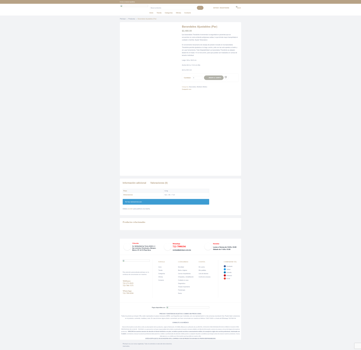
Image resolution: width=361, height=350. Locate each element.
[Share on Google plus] (201, 89)
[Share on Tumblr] (199, 89)
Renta (180, 293)
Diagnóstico (181, 283)
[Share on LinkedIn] (197, 89)
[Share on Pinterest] (203, 89)
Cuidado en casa (183, 280)
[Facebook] (230, 2)
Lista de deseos (203, 273)
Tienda (160, 270)
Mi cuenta (202, 267)
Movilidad (181, 267)
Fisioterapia (181, 290)
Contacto (161, 280)
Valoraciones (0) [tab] (159, 182)
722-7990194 (179, 246)
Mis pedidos (202, 270)
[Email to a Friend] (205, 89)
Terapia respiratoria (184, 287)
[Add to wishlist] (226, 77)
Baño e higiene (182, 270)
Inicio (160, 267)
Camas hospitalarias (184, 273)
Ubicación (135, 243)
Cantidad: (187, 78)
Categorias (161, 273)
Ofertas (160, 277)
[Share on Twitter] (195, 89)
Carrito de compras (204, 277)
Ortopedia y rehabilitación (186, 277)
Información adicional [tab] (134, 182)
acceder (130, 209)
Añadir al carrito (215, 78)
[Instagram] (234, 2)
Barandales (192, 87)
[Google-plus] (239, 2)
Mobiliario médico (202, 87)
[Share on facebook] (193, 89)
